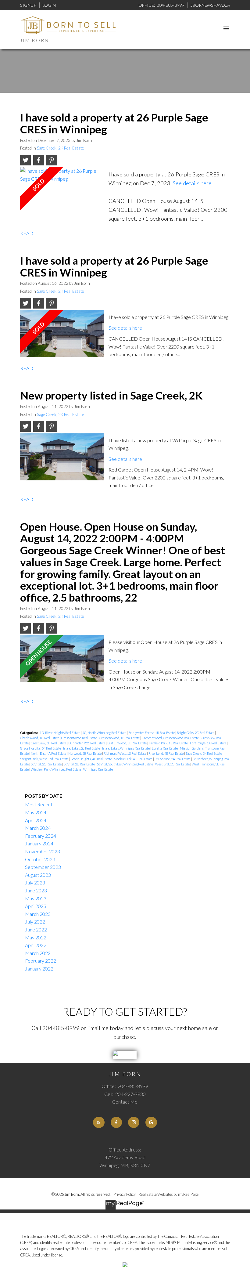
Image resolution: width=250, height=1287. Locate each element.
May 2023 (35, 898)
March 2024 (38, 828)
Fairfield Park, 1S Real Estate (168, 743)
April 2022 (35, 945)
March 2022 (38, 953)
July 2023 (35, 882)
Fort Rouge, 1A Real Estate (208, 743)
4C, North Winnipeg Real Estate (104, 733)
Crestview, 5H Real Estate (49, 743)
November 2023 (42, 851)
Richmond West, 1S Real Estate (125, 753)
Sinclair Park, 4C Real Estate (133, 759)
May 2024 (35, 812)
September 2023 (43, 867)
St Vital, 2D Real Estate (79, 764)
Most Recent (38, 804)
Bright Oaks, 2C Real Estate (196, 733)
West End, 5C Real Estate (172, 764)
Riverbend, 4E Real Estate (166, 753)
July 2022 (35, 921)
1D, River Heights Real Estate (60, 733)
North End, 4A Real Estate (49, 753)
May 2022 (35, 937)
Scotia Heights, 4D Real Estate (91, 759)
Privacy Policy (124, 1194)
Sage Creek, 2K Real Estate (60, 148)
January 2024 (39, 843)
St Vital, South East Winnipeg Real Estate (125, 764)
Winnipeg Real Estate (98, 769)
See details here (192, 183)
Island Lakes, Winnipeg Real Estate (126, 748)
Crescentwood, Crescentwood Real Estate (170, 738)
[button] (98, 1122)
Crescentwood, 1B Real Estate (119, 738)
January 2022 (39, 968)
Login (49, 5)
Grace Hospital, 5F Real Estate (41, 748)
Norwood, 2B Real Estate (85, 753)
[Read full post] (62, 193)
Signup (28, 5)
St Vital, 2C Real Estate (46, 764)
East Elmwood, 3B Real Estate (127, 743)
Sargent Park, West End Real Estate (44, 759)
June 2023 (36, 890)
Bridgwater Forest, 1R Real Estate (151, 733)
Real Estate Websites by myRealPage (168, 1194)
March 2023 (38, 914)
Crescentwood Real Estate (79, 738)
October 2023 (40, 859)
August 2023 (38, 875)
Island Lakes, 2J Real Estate (82, 748)
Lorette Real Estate (165, 748)
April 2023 (35, 906)
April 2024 (35, 820)
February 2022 (40, 960)
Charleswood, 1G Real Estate (40, 738)
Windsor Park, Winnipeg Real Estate (56, 769)
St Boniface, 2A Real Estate (173, 759)
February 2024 (40, 836)
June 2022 (36, 929)
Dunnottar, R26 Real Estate (87, 743)
